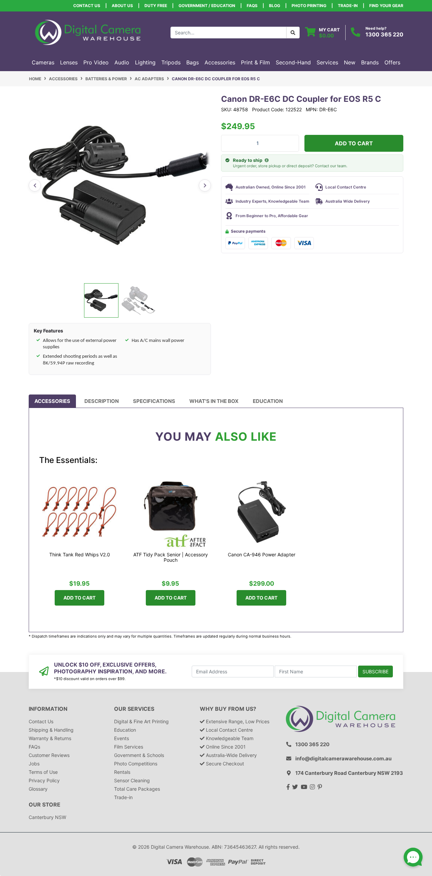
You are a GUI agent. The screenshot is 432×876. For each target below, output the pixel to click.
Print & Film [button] (255, 62)
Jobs (34, 763)
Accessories (52, 401)
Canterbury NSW (47, 817)
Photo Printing (309, 5)
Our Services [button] (134, 709)
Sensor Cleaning (132, 780)
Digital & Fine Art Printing (141, 721)
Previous (35, 185)
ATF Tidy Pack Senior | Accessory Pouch (170, 557)
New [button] (349, 62)
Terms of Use (43, 772)
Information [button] (48, 709)
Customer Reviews (49, 755)
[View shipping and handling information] (267, 160)
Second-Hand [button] (293, 62)
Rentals (122, 772)
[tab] (52, 401)
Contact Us (86, 5)
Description (101, 401)
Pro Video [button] (96, 62)
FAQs (252, 5)
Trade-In (348, 5)
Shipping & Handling (51, 730)
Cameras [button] (43, 62)
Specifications (154, 401)
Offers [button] (392, 62)
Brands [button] (370, 62)
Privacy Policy (44, 780)
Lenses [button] (69, 62)
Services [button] (327, 62)
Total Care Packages (137, 789)
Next (205, 185)
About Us (122, 5)
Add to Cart (354, 143)
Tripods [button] (171, 62)
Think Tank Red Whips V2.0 (79, 554)
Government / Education (207, 5)
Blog (274, 5)
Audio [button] (121, 62)
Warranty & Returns (50, 738)
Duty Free (155, 5)
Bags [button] (192, 62)
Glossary (38, 789)
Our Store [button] (44, 804)
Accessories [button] (220, 62)
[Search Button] (293, 32)
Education (268, 401)
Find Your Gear (386, 5)
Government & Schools (139, 755)
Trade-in (123, 797)
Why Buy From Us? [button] (228, 709)
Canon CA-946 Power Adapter (261, 554)
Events (121, 738)
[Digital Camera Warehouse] (88, 32)
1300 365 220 (384, 34)
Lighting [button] (145, 62)
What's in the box (214, 401)
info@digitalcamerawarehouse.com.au (343, 758)
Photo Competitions (135, 763)
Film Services (128, 747)
